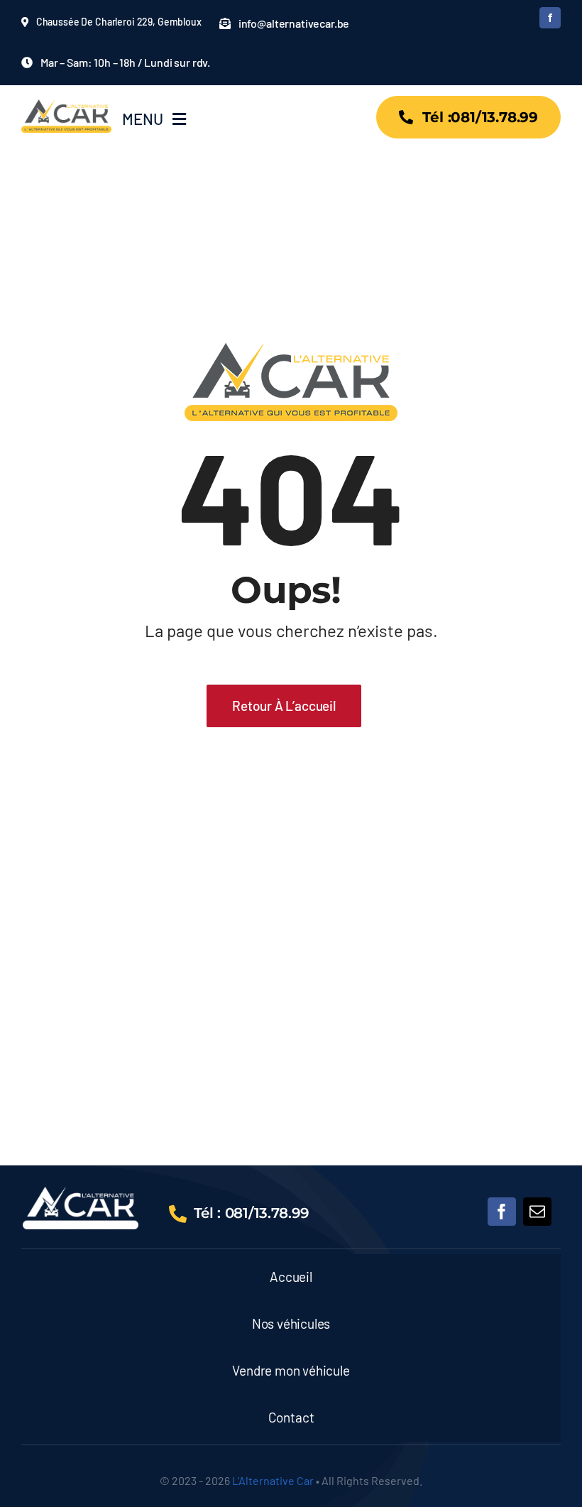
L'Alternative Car (273, 1480)
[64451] (66, 106)
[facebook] (550, 17)
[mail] (537, 1211)
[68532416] (80, 1193)
